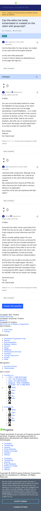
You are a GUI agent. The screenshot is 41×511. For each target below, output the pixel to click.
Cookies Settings (20, 507)
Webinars (7, 350)
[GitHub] (9, 401)
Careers (7, 453)
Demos (7, 340)
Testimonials (9, 368)
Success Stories (10, 366)
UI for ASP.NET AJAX (22, 7)
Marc (7, 42)
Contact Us (8, 375)
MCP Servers (5, 324)
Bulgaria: (19, 383)
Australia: (19, 385)
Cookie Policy (6, 493)
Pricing (7, 331)
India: (17, 381)
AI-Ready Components (20, 324)
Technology (8, 445)
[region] (20, 495)
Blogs (6, 348)
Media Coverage (10, 451)
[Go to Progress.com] (7, 431)
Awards (7, 447)
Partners (7, 354)
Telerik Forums (8, 7)
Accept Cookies (20, 501)
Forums (7, 346)
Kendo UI (3, 320)
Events (7, 357)
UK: (17, 379)
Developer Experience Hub (15, 338)
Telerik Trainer (11, 141)
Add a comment (9, 68)
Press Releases (10, 449)
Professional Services (12, 352)
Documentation (10, 342)
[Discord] (9, 403)
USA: (17, 377)
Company (8, 443)
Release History (10, 344)
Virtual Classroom (11, 355)
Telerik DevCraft (6, 317)
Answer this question (13, 306)
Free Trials (8, 329)
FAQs (6, 359)
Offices (7, 455)
